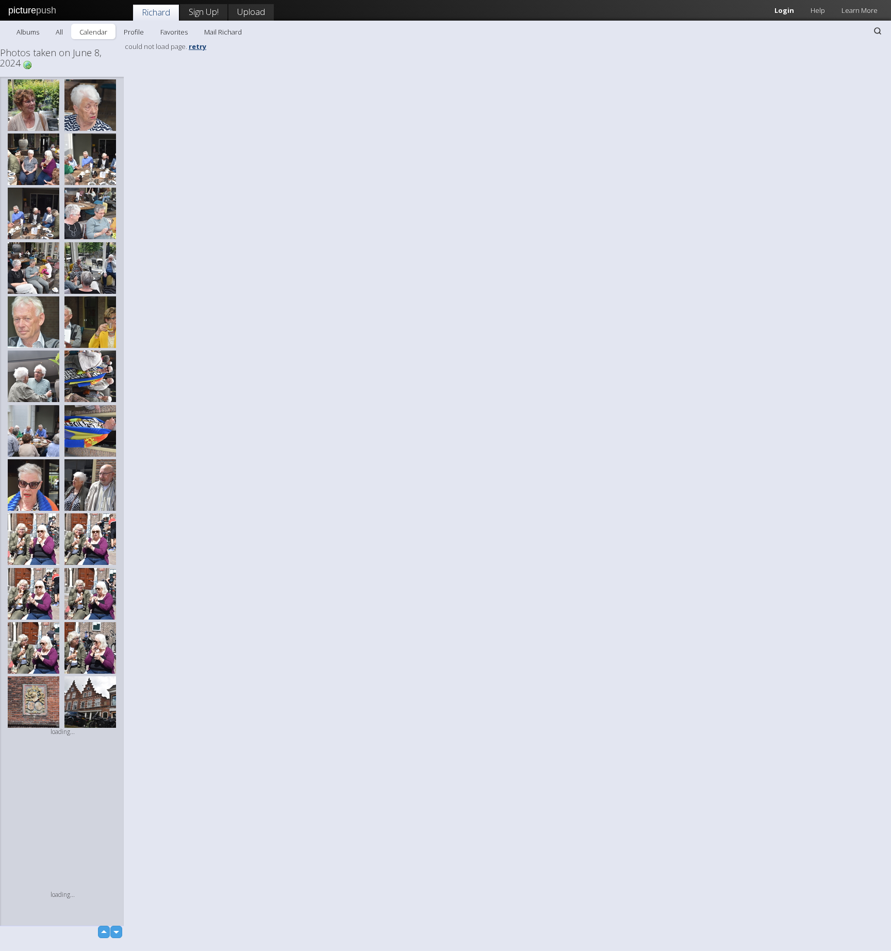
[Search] (877, 31)
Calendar (93, 32)
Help (818, 10)
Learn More (860, 10)
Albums (27, 32)
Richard (156, 12)
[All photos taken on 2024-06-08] (27, 64)
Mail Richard (223, 32)
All (59, 32)
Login (784, 10)
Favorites (174, 32)
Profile (134, 32)
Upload (251, 12)
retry (197, 46)
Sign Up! (204, 12)
